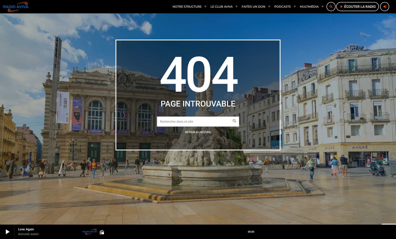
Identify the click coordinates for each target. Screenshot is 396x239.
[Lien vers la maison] (15, 6)
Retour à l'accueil (198, 132)
